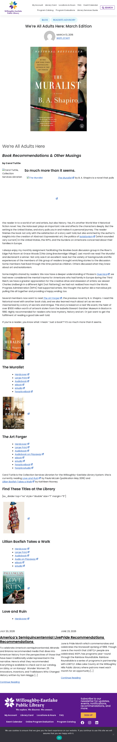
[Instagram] (89, 722)
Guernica (102, 274)
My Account (11, 715)
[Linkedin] (96, 722)
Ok (59, 738)
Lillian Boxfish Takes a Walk (17, 481)
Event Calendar (14, 721)
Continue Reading (10, 682)
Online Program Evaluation (40, 721)
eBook (18, 384)
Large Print (21, 377)
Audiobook (21, 381)
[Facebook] (82, 722)
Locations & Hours (46, 715)
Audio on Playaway (25, 559)
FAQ (61, 715)
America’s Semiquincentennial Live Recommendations (30, 639)
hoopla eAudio (23, 468)
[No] (113, 734)
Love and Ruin (30, 478)
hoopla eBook (22, 391)
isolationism (86, 236)
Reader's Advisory (64, 20)
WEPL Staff (63, 38)
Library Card (26, 715)
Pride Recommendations (83, 637)
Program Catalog (66, 721)
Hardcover (21, 374)
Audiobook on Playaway (28, 454)
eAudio (18, 388)
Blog (45, 20)
